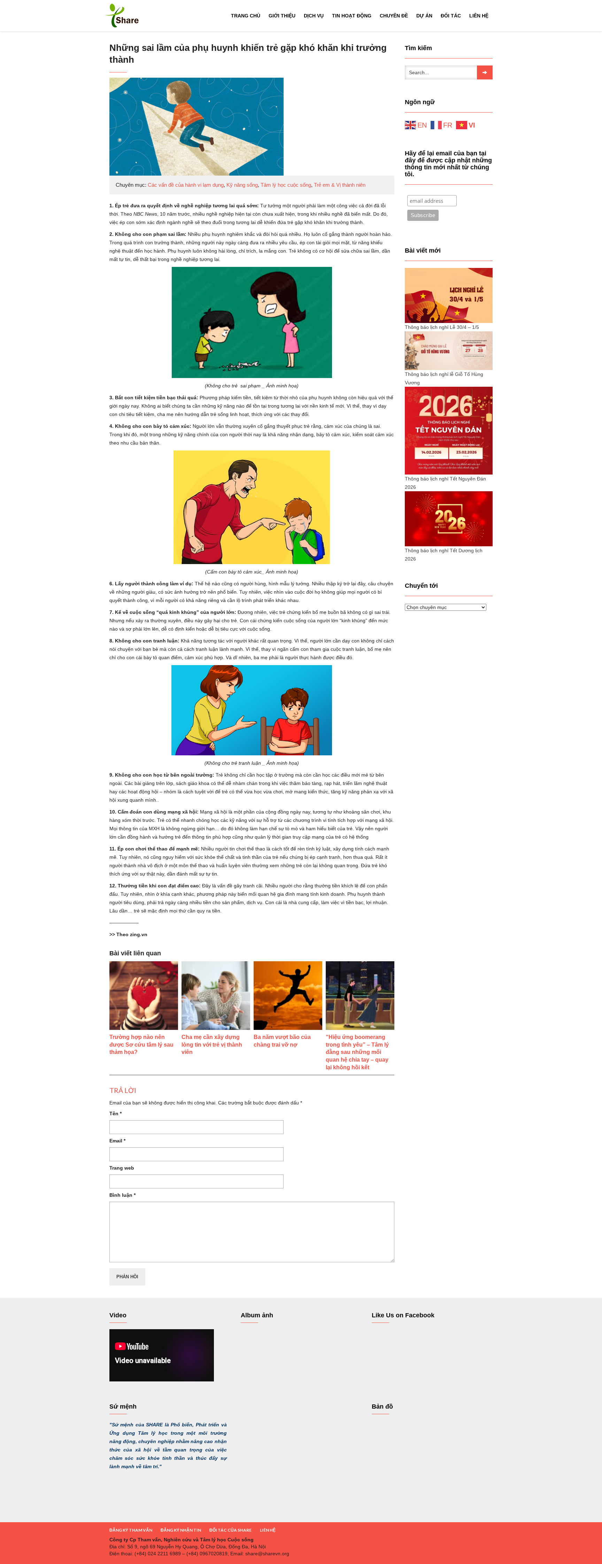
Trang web (121, 1168)
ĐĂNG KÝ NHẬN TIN (181, 1530)
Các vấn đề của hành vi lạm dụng (186, 185)
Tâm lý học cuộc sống (286, 185)
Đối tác (451, 15)
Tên (115, 1113)
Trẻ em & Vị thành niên (339, 185)
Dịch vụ (314, 15)
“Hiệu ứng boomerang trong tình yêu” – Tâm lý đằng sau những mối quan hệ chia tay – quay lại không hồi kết (357, 1052)
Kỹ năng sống (242, 185)
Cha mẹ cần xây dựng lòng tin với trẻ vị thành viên (212, 1044)
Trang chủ (245, 15)
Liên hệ (478, 15)
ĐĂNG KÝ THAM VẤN (130, 1530)
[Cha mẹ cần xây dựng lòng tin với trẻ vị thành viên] (216, 995)
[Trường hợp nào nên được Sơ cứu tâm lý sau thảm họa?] (143, 995)
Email (117, 1140)
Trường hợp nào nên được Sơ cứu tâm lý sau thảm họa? (141, 1044)
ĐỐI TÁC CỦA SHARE (230, 1530)
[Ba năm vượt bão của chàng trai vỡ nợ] (288, 995)
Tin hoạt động (351, 15)
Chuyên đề (394, 15)
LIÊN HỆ (268, 1530)
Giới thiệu (282, 15)
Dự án (424, 15)
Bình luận (122, 1195)
